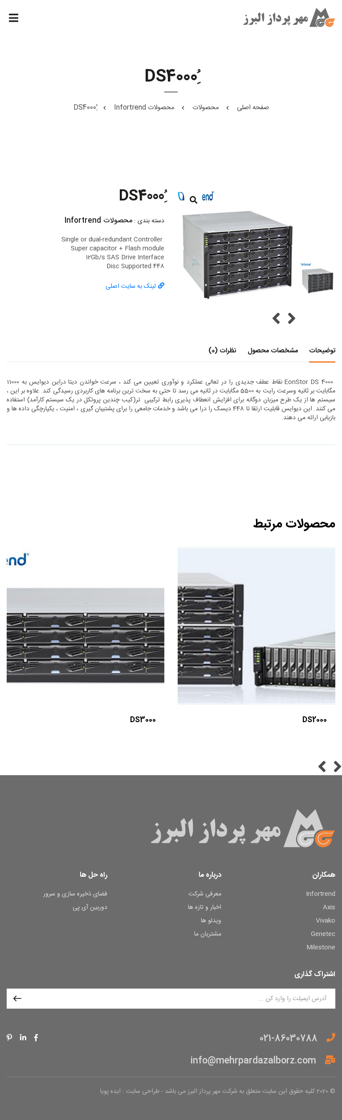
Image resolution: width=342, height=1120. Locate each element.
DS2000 (314, 720)
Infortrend (320, 894)
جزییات (85, 733)
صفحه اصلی (253, 107)
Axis (329, 907)
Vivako (325, 921)
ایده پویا (110, 1091)
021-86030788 (289, 1038)
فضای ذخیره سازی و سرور (75, 894)
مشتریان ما (207, 934)
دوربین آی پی (90, 907)
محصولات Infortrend (144, 107)
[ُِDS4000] (237, 246)
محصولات (205, 107)
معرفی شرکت (204, 894)
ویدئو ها (211, 921)
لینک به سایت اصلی (131, 286)
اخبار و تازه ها (204, 907)
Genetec (323, 934)
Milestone (320, 947)
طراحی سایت (142, 1091)
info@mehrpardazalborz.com (253, 1061)
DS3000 (143, 720)
